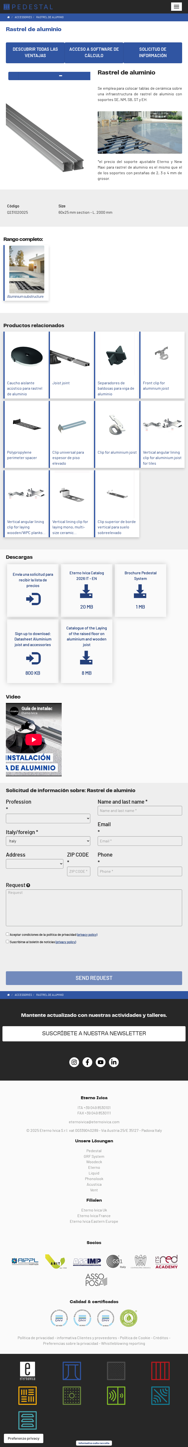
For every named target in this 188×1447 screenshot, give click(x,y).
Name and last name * (123, 802)
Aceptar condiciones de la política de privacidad (53, 934)
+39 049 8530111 (98, 1113)
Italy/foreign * (22, 832)
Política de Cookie (135, 1338)
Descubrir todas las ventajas (35, 52)
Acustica (94, 1184)
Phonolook (94, 1179)
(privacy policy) (87, 934)
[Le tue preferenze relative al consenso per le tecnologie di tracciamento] (23, 1438)
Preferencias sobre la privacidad (70, 1344)
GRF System (94, 1157)
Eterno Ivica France (94, 1216)
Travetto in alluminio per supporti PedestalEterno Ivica (28, 6)
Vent (94, 1190)
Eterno (94, 1168)
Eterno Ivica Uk (94, 1210)
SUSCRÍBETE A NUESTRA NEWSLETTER (94, 1033)
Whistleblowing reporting (123, 1344)
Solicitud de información (153, 52)
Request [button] (15, 885)
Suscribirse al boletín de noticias (42, 942)
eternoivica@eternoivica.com (94, 1122)
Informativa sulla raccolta (94, 1443)
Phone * (105, 858)
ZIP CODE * (78, 858)
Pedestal (94, 1151)
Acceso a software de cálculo (94, 52)
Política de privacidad (36, 1338)
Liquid (94, 1173)
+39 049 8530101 (97, 1108)
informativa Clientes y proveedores (87, 1338)
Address (15, 855)
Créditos (160, 1338)
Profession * (18, 805)
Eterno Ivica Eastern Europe (94, 1221)
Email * (104, 828)
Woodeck (94, 1162)
